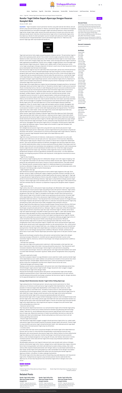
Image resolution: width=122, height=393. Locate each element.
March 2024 (81, 97)
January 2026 (81, 63)
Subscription (23, 4)
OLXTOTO (22, 27)
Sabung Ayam (55, 11)
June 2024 (80, 92)
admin (30, 24)
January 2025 (81, 81)
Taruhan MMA (64, 11)
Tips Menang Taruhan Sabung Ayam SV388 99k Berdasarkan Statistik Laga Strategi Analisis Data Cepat (89, 39)
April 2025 (80, 77)
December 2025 (82, 64)
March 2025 (81, 78)
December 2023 (82, 102)
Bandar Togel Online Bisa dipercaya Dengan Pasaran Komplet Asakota (46, 379)
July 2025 (80, 72)
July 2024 (80, 91)
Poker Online (48, 11)
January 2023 (81, 103)
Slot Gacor (92, 11)
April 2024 (80, 95)
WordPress (54, 391)
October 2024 (81, 86)
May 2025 (80, 75)
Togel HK (41, 11)
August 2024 (81, 89)
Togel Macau (34, 11)
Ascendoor (44, 391)
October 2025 (81, 68)
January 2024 (81, 100)
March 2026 (81, 60)
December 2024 (82, 83)
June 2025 (80, 74)
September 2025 (82, 69)
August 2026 (81, 52)
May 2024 (80, 94)
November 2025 (82, 66)
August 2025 (81, 71)
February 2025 (81, 80)
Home (28, 11)
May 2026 (80, 57)
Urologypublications (66, 4)
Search (79, 15)
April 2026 (80, 58)
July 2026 (80, 54)
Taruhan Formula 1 (73, 11)
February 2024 (81, 98)
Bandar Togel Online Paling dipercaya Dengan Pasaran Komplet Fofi (27, 379)
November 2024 (82, 85)
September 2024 (82, 88)
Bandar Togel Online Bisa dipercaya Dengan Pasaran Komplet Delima (65, 379)
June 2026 (80, 55)
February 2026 (81, 61)
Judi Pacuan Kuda (84, 11)
